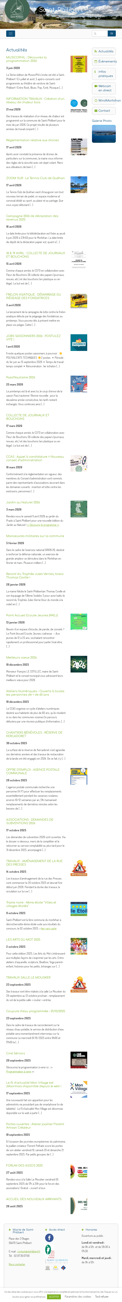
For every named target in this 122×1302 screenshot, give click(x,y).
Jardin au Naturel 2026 (23, 502)
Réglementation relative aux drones (32, 140)
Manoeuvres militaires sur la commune (35, 536)
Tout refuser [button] (102, 1296)
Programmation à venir (19, 1071)
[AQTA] (56, 1261)
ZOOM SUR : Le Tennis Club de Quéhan (35, 178)
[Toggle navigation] (10, 33)
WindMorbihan (107, 100)
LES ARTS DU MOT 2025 (23, 939)
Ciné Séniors (15, 1053)
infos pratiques (105, 74)
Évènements (107, 61)
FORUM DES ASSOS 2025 (24, 1165)
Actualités (105, 51)
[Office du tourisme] (63, 1267)
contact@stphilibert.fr (28, 1251)
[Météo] (55, 1268)
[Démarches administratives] (47, 1267)
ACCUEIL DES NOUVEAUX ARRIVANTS (33, 1199)
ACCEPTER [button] (54, 1296)
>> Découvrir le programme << (43, 525)
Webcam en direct (105, 88)
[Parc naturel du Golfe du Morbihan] (49, 1251)
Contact (104, 110)
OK (111, 33)
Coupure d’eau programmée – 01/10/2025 (35, 1011)
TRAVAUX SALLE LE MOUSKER (28, 977)
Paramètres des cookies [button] (78, 1296)
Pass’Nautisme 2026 (20, 377)
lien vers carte (49, 928)
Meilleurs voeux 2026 (21, 657)
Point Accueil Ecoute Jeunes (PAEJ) (32, 615)
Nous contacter (17, 1264)
